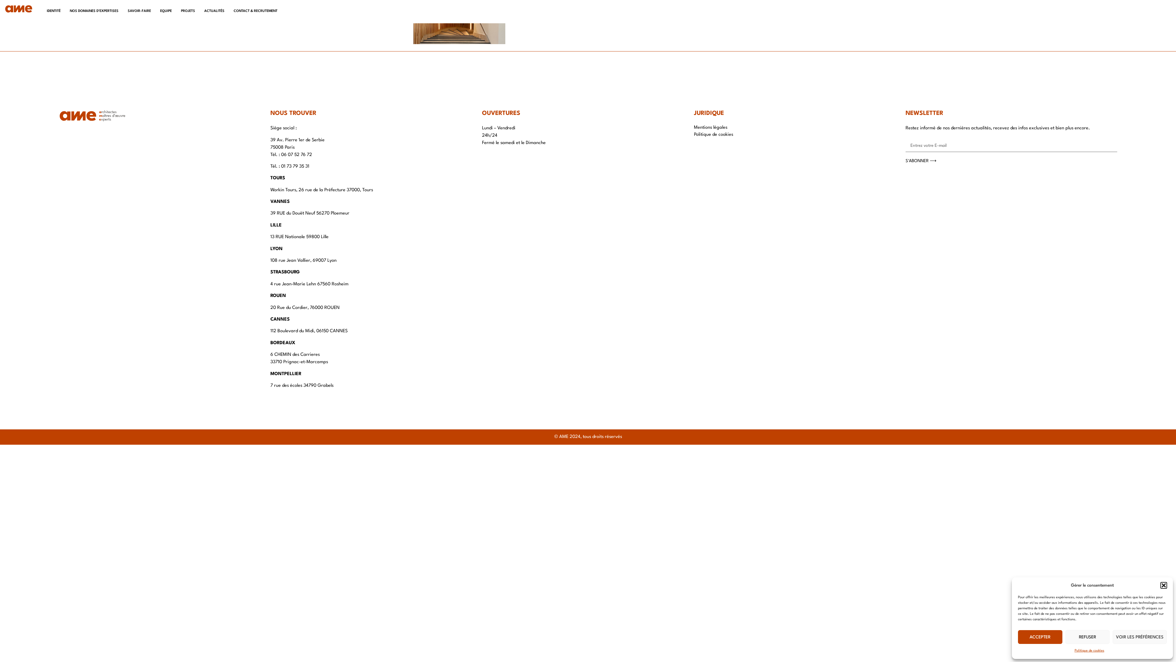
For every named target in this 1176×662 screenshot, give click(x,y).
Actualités (214, 11)
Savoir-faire (139, 11)
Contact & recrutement (255, 11)
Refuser (1087, 637)
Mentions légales (710, 127)
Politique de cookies (1089, 650)
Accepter (1040, 637)
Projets (188, 11)
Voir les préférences (1139, 637)
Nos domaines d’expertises (94, 11)
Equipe (166, 11)
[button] (1164, 585)
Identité (54, 11)
